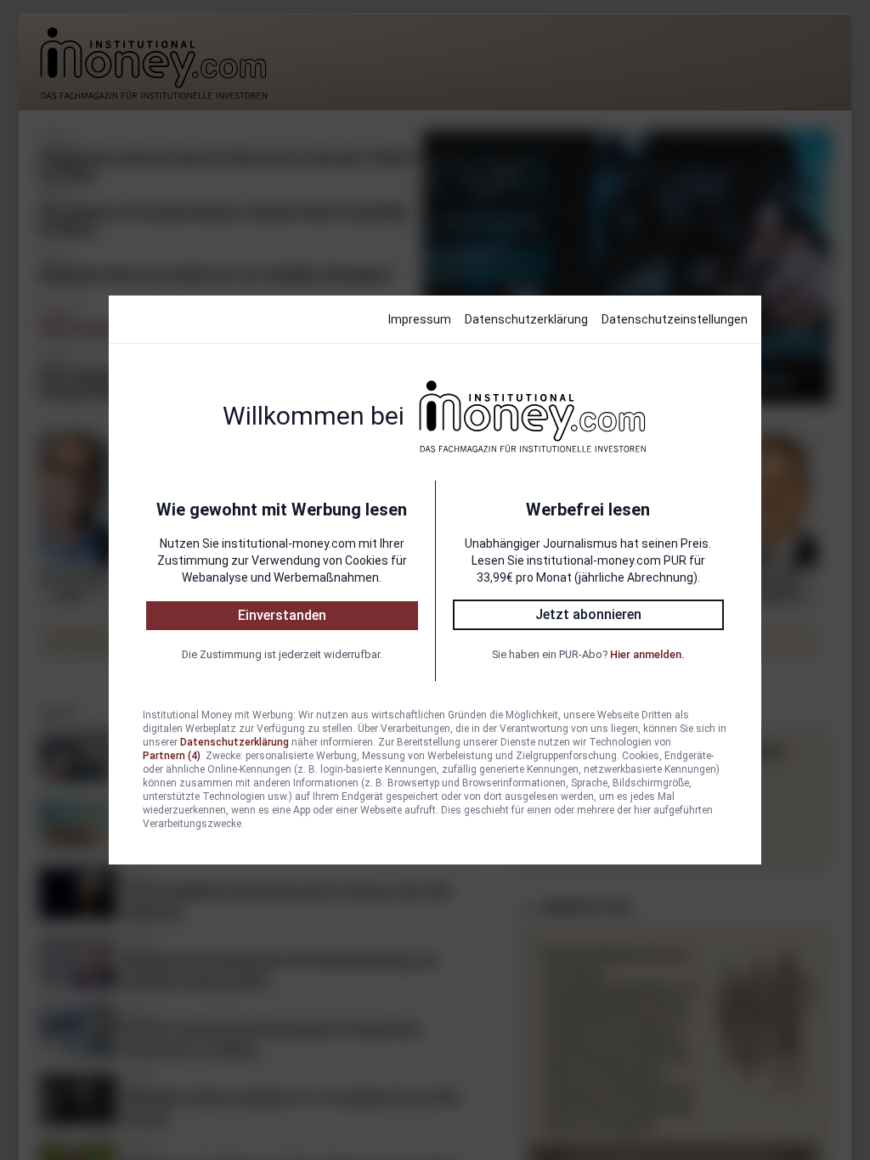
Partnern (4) (172, 756)
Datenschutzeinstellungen (675, 319)
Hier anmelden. (647, 654)
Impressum (419, 319)
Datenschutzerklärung (526, 319)
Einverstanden (282, 615)
